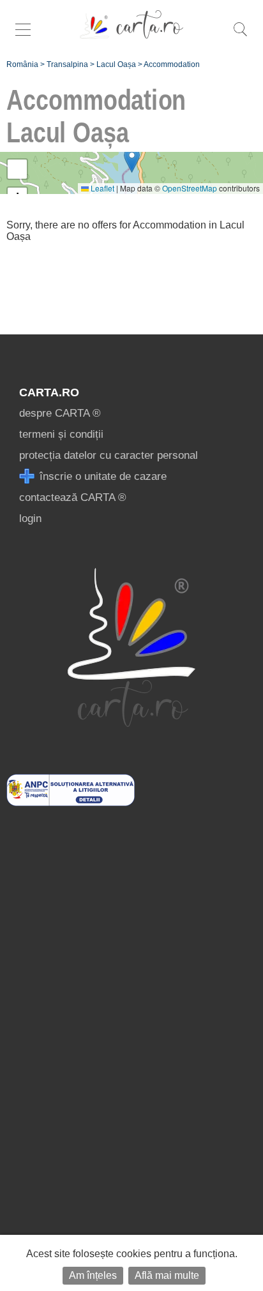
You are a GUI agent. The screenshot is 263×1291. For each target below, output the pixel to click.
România (22, 64)
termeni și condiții (61, 434)
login (30, 518)
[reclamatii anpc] (70, 802)
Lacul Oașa (116, 64)
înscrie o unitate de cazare (101, 476)
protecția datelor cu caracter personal (108, 455)
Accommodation (172, 64)
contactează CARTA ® (72, 497)
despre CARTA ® (60, 413)
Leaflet (101, 188)
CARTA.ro (49, 392)
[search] (240, 36)
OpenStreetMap (189, 188)
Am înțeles (93, 1275)
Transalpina (67, 64)
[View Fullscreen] (17, 169)
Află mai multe (167, 1275)
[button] (132, 160)
